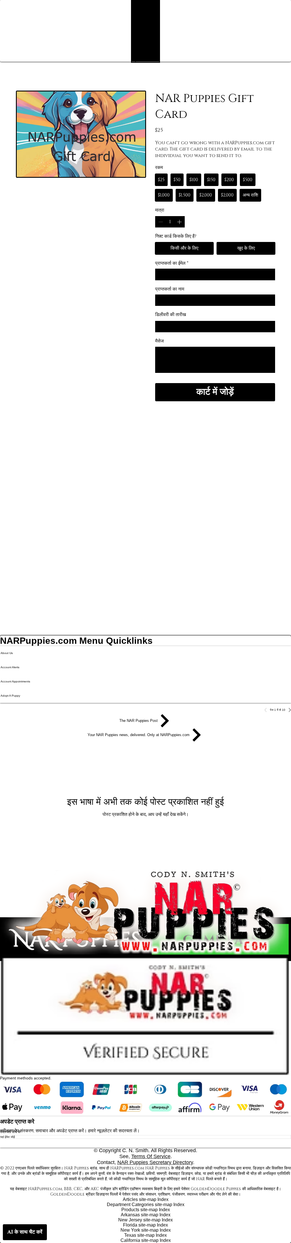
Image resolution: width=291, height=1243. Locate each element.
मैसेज (159, 341)
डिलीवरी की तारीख (170, 315)
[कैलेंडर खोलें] (269, 326)
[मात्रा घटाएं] (160, 221)
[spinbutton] (170, 221)
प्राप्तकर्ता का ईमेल (171, 263)
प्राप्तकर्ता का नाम (169, 289)
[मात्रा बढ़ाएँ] (180, 221)
